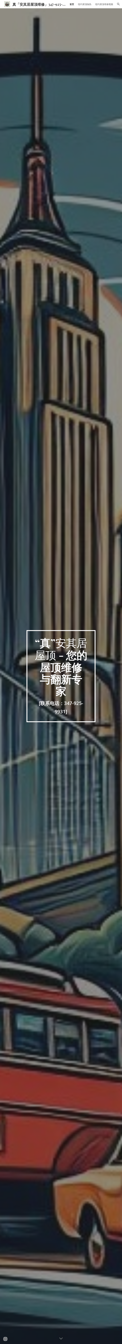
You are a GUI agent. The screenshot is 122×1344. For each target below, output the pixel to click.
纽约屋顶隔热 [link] (84, 4)
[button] (118, 4)
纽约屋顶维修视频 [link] (104, 4)
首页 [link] (72, 4)
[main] (61, 676)
